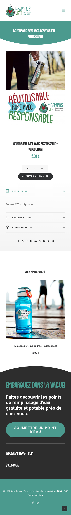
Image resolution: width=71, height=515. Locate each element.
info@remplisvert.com (19, 452)
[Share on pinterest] (31, 241)
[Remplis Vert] (18, 10)
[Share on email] (53, 241)
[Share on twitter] (23, 241)
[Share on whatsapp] (40, 241)
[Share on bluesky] (44, 241)
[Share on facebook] (18, 241)
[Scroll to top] (64, 508)
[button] (63, 10)
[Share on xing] (48, 241)
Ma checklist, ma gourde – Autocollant (35, 346)
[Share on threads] (27, 241)
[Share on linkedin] (35, 241)
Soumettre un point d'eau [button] (36, 430)
